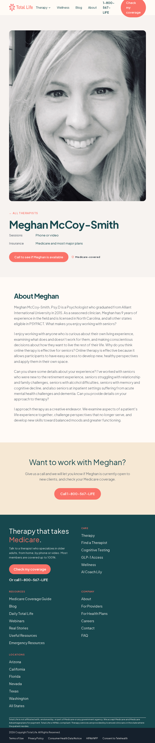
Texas (14, 691)
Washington (18, 698)
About (92, 7)
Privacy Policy (35, 738)
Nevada (15, 683)
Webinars (16, 621)
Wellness (63, 7)
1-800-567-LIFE (109, 7)
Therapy (41, 7)
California (17, 669)
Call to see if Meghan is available (38, 257)
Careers (87, 621)
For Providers (91, 606)
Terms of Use (16, 738)
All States (16, 706)
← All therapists (23, 213)
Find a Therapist (94, 542)
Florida (15, 676)
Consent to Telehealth (115, 738)
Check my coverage (30, 569)
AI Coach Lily (91, 572)
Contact (88, 628)
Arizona (15, 662)
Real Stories (18, 628)
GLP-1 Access (92, 557)
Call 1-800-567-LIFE (77, 493)
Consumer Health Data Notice (65, 738)
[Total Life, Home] (21, 7)
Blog (78, 7)
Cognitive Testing (95, 550)
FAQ (84, 635)
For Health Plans (94, 613)
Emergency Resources (27, 643)
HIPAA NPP (92, 738)
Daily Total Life (21, 613)
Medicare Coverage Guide (30, 599)
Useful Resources (23, 635)
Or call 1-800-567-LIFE (28, 580)
